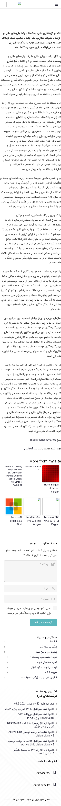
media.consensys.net (43, 440)
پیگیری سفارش (48, 647)
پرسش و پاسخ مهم (46, 652)
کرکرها (53, 641)
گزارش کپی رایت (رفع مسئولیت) (39, 677)
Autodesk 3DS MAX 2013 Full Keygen (51, 521)
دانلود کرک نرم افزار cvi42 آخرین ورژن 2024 (29, 709)
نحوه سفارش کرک (47, 662)
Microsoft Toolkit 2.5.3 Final (15, 521)
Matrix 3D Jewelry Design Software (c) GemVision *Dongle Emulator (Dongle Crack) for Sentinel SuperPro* (13, 476)
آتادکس (28, 449)
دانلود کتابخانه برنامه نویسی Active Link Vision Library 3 (31, 734)
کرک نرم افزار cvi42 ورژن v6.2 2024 (34, 704)
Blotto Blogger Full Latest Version (51, 488)
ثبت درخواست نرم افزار (44, 667)
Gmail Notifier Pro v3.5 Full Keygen (33, 521)
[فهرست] (56, 4)
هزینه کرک (51, 672)
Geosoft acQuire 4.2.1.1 (33, 468)
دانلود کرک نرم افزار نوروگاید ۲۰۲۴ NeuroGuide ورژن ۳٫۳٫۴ (36, 716)
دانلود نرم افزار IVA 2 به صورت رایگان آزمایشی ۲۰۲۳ (33, 752)
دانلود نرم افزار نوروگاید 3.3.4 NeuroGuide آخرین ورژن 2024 (30, 725)
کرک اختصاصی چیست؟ (43, 657)
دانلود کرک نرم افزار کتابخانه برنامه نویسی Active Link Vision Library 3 (31, 743)
